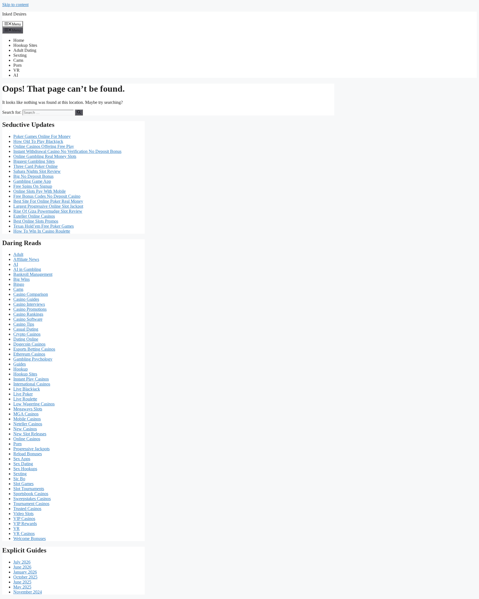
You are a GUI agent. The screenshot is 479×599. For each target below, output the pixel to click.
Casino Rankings (28, 314)
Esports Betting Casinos (34, 349)
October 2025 (25, 577)
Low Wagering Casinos (34, 404)
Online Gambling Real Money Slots (44, 156)
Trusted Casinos (27, 508)
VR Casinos (24, 533)
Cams (18, 60)
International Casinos (31, 384)
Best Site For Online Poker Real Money (48, 201)
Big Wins (21, 279)
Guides (19, 364)
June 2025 (22, 582)
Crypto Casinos (26, 334)
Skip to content (15, 4)
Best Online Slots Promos (35, 221)
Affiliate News (26, 259)
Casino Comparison (30, 294)
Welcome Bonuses (29, 538)
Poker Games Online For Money (42, 136)
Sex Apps (21, 458)
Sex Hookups (25, 468)
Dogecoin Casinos (29, 344)
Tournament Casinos (31, 503)
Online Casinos (26, 438)
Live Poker (23, 394)
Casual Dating (25, 329)
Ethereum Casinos (29, 354)
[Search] (79, 112)
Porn (17, 65)
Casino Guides (26, 299)
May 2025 (22, 587)
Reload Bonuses (27, 453)
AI (15, 75)
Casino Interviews (29, 304)
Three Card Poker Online (35, 166)
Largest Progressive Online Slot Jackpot (48, 206)
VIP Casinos (24, 518)
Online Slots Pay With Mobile (39, 191)
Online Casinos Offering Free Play (43, 146)
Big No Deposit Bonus (33, 176)
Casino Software (27, 319)
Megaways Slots (27, 409)
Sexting (20, 55)
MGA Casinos (26, 414)
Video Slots (23, 513)
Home (18, 40)
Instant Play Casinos (31, 379)
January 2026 (25, 572)
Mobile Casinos (27, 419)
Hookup (20, 369)
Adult (18, 254)
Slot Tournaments (28, 488)
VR (16, 70)
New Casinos (25, 428)
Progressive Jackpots (31, 448)
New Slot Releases (29, 433)
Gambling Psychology (32, 359)
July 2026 (21, 562)
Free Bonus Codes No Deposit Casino (46, 196)
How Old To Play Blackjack (38, 141)
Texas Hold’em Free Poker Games (43, 226)
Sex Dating (23, 463)
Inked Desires (14, 14)
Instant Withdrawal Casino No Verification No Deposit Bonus (67, 151)
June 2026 (22, 567)
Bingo (18, 284)
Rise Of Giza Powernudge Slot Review (47, 211)
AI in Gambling (27, 269)
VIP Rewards (25, 523)
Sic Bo (19, 478)
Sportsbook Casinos (30, 493)
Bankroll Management (32, 274)
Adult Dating (24, 50)
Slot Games (23, 483)
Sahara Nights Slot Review (37, 171)
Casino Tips (23, 324)
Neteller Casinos (27, 423)
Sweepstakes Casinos (32, 498)
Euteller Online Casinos (34, 216)
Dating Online (25, 339)
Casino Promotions (30, 309)
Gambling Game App (32, 181)
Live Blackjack (26, 389)
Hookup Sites (25, 45)
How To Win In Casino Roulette (41, 231)
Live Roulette (25, 399)
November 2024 (27, 592)
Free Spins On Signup (32, 186)
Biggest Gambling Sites (34, 161)
